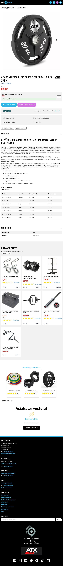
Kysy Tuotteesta (7, 83)
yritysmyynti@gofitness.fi (8, 473)
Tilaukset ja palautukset (7, 507)
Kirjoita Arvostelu (32, 427)
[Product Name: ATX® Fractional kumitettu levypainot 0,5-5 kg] (14, 384)
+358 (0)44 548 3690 (8, 476)
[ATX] (58, 78)
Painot (4, 8)
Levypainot (11, 8)
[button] (25, 73)
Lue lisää (57, 111)
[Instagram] (20, 560)
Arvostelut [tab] (5, 400)
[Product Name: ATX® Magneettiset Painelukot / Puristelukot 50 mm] (31, 384)
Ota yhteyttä (4, 509)
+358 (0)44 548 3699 (8, 452)
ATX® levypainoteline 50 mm (51, 277)
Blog (2, 511)
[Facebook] (14, 560)
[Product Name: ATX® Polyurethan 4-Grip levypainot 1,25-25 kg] (49, 384)
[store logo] (8, 2)
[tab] (31, 135)
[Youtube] (48, 560)
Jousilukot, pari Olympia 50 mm (10, 277)
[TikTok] (42, 560)
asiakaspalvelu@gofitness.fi (8, 463)
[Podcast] (31, 560)
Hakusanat (4, 504)
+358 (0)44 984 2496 (8, 485)
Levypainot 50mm (21, 8)
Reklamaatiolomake (6, 487)
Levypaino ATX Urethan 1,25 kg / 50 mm (12, 94)
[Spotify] (36, 560)
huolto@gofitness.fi (6, 483)
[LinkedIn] (25, 560)
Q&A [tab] (12, 400)
